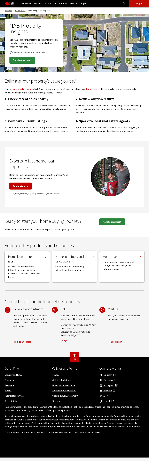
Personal (26, 3)
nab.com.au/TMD (84, 426)
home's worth (93, 89)
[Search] (123, 3)
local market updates (23, 89)
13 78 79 (65, 341)
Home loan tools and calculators (69, 259)
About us (63, 3)
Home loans (111, 256)
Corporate (50, 3)
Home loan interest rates (21, 259)
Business (38, 3)
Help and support (79, 3)
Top (75, 359)
